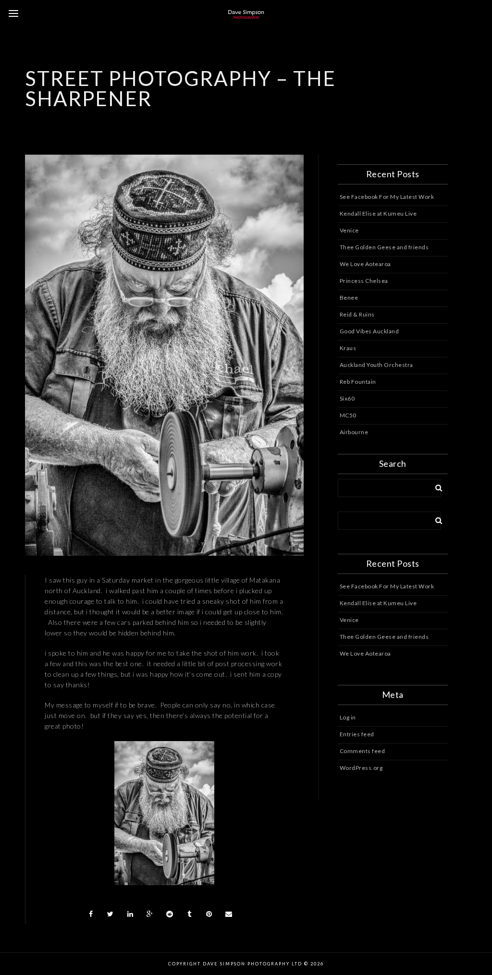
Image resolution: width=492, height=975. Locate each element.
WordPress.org (361, 767)
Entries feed (357, 734)
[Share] (90, 914)
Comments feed (362, 751)
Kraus (348, 348)
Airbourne (354, 432)
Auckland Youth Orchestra (376, 364)
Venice (349, 230)
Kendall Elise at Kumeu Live (378, 213)
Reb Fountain (358, 381)
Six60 (347, 398)
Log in (348, 717)
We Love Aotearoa (365, 264)
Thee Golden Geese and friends (384, 247)
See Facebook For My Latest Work (387, 196)
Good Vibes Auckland (369, 331)
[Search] (435, 486)
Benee (349, 297)
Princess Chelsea (364, 280)
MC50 (348, 415)
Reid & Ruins (357, 314)
